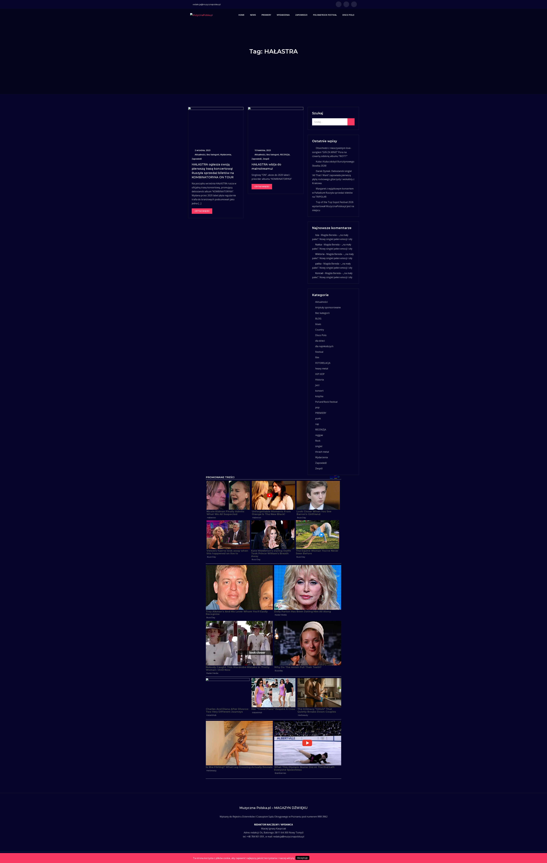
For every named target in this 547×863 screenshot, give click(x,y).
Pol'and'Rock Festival (326, 401)
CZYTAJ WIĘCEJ (202, 211)
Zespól (266, 158)
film (317, 357)
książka (319, 396)
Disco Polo (320, 335)
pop (317, 407)
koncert (319, 390)
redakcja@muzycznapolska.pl (207, 4)
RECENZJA (285, 154)
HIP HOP (319, 374)
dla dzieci (320, 340)
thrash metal (322, 451)
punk (318, 418)
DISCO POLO (348, 15)
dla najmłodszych (324, 346)
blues (318, 324)
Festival (319, 351)
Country (319, 329)
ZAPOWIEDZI (301, 15)
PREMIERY (266, 15)
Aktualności (200, 154)
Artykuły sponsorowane (328, 307)
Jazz (317, 385)
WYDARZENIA (283, 15)
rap (317, 424)
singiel (318, 446)
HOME (241, 15)
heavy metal (321, 368)
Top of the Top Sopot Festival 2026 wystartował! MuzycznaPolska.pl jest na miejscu (333, 206)
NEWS (253, 15)
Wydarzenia (225, 154)
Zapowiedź (197, 158)
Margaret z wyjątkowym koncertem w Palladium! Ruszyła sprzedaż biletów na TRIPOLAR (333, 192)
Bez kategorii (213, 154)
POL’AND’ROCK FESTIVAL (325, 15)
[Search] (351, 121)
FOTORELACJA (322, 363)
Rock (317, 440)
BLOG (318, 318)
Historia (319, 379)
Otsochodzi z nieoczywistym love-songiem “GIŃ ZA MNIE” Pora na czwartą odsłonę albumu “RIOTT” (331, 152)
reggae (319, 435)
